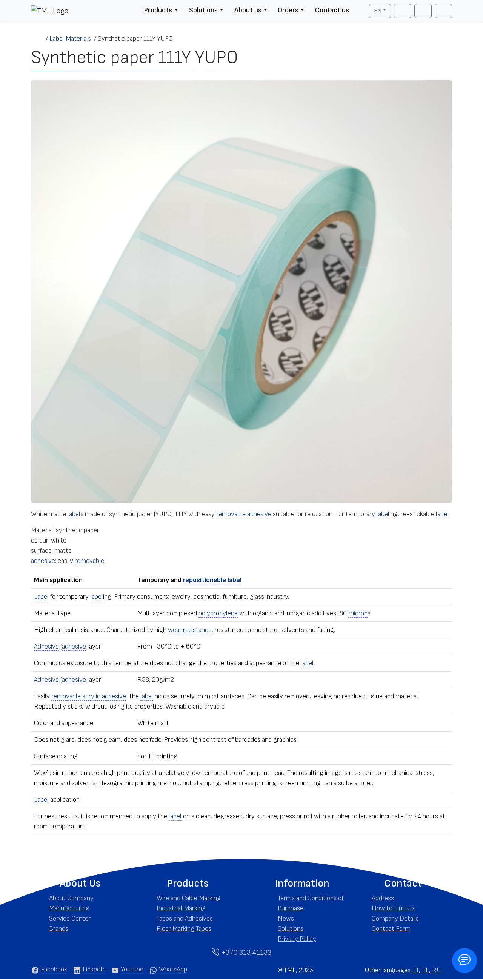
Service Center (70, 918)
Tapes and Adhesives (185, 918)
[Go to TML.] (38, 39)
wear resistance (190, 630)
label (74, 514)
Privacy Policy (297, 939)
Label (41, 597)
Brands (58, 929)
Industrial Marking (181, 908)
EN (377, 10)
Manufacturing (69, 908)
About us (247, 10)
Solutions (203, 10)
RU (436, 970)
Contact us (332, 10)
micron (358, 613)
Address (383, 898)
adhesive (259, 514)
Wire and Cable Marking (189, 898)
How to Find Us (393, 908)
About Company (71, 898)
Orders (288, 10)
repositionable (204, 580)
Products (158, 10)
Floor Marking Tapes (184, 929)
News (286, 918)
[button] (80, 883)
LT (416, 970)
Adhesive (46, 646)
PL (425, 970)
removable (231, 514)
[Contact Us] (464, 960)
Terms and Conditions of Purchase (311, 903)
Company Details (395, 918)
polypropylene (218, 613)
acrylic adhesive (104, 696)
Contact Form (391, 929)
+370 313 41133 (245, 952)
